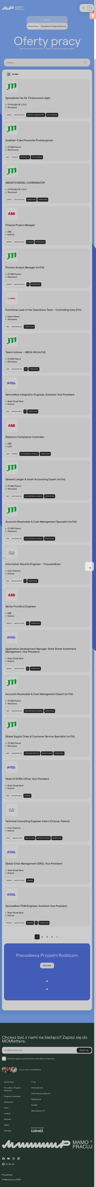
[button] (93, 15)
